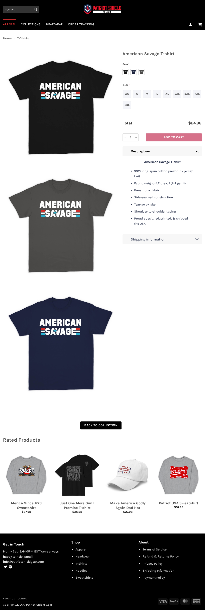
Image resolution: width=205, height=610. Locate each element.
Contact (23, 598)
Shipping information (148, 239)
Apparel (9, 24)
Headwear (54, 24)
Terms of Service (155, 549)
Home (7, 38)
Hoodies (81, 570)
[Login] (191, 24)
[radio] (126, 72)
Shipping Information (159, 570)
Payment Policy (154, 577)
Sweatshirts (84, 577)
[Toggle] (197, 151)
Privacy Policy (152, 563)
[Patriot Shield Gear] (102, 9)
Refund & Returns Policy (161, 556)
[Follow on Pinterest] (10, 567)
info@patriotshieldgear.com (23, 561)
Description (140, 151)
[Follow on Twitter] (5, 567)
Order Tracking (81, 24)
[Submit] (35, 9)
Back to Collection (101, 425)
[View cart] (200, 24)
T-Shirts (23, 38)
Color (126, 64)
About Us (9, 598)
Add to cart (174, 137)
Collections (31, 24)
